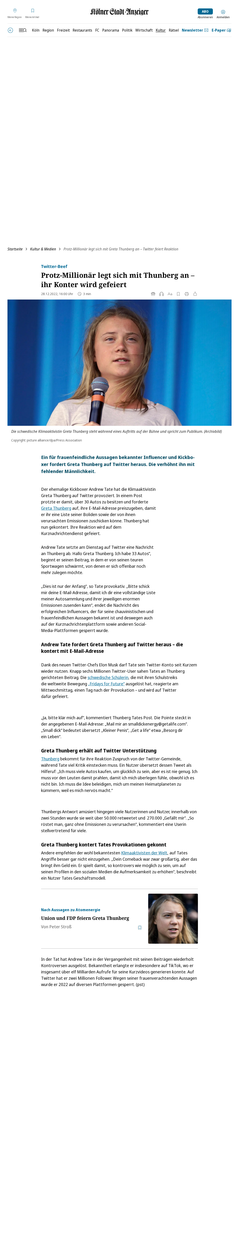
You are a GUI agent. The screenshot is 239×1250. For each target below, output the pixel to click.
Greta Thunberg (56, 508)
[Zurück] (10, 30)
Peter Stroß (60, 926)
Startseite (15, 249)
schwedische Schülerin (108, 677)
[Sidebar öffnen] (22, 30)
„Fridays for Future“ (106, 683)
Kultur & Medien (43, 249)
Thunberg (50, 759)
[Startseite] (119, 11)
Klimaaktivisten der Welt (144, 853)
